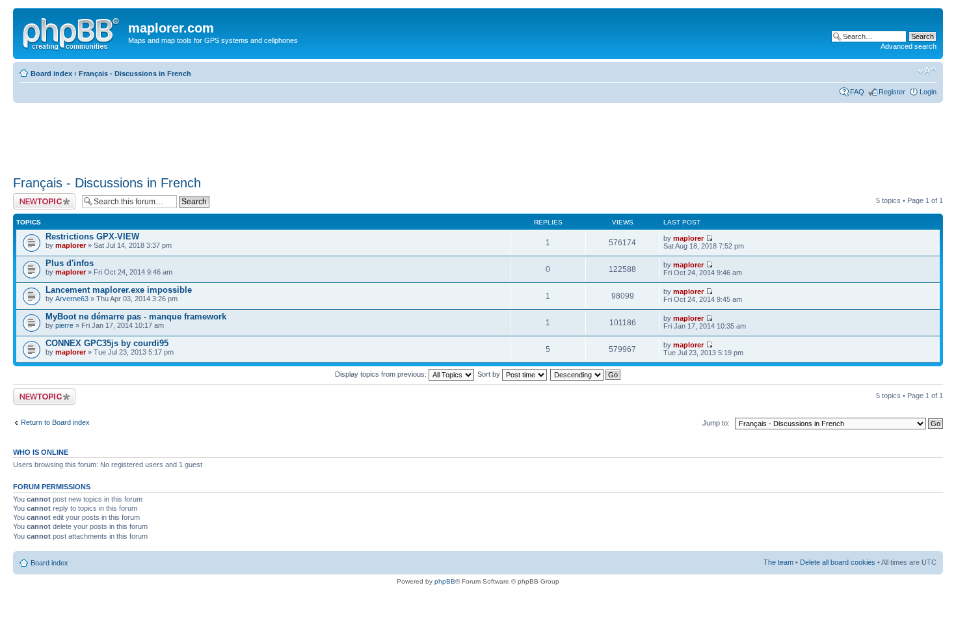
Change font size (927, 71)
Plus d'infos (70, 263)
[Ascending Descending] (586, 374)
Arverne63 (71, 299)
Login (928, 92)
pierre (64, 325)
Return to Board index (55, 422)
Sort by (489, 374)
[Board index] (72, 32)
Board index (51, 73)
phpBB (444, 581)
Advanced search (908, 46)
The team (778, 562)
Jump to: (716, 423)
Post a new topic (39, 197)
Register (892, 92)
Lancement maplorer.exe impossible (119, 290)
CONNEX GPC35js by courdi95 (107, 343)
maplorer (70, 245)
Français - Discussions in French (135, 73)
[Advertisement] (249, 134)
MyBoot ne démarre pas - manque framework (136, 316)
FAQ (857, 92)
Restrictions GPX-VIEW (92, 236)
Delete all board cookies (837, 562)
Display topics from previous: (382, 374)
